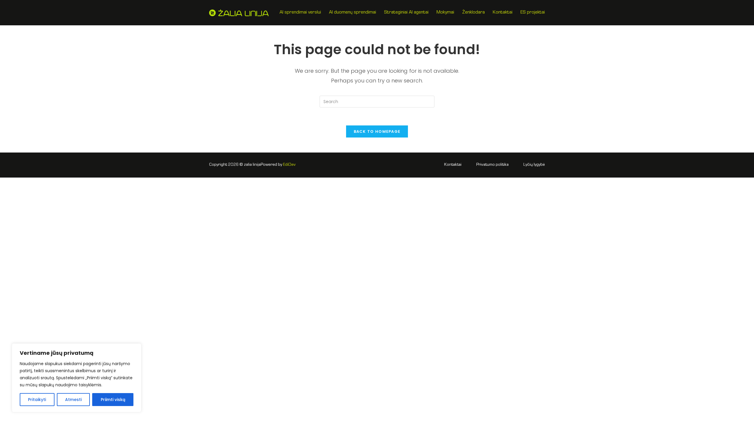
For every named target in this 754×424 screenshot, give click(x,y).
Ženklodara (473, 12)
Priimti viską (113, 400)
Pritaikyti (37, 400)
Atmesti (73, 400)
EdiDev (289, 165)
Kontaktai (502, 12)
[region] (76, 377)
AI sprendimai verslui (300, 12)
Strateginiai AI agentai (406, 12)
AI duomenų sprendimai (352, 12)
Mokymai (445, 12)
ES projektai (532, 12)
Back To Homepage (377, 131)
